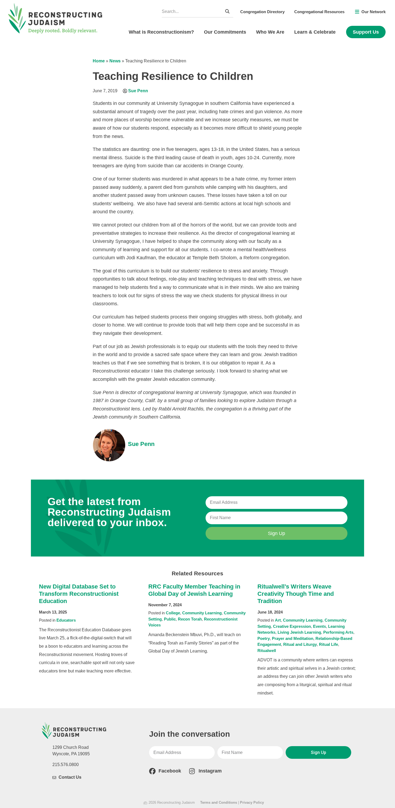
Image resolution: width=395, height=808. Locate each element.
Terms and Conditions (218, 802)
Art (278, 620)
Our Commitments (225, 32)
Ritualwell (266, 650)
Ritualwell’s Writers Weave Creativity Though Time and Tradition (295, 593)
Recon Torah (190, 619)
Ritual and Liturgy (300, 644)
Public (170, 619)
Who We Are (270, 32)
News (115, 61)
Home (99, 61)
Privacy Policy (252, 802)
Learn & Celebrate (315, 32)
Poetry (263, 638)
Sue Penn (138, 90)
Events (319, 626)
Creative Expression (292, 626)
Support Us (366, 32)
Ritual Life (328, 644)
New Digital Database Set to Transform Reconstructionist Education (79, 593)
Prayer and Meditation (292, 638)
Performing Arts (338, 632)
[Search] (227, 11)
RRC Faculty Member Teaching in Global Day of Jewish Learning (194, 590)
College (173, 613)
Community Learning (202, 613)
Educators (66, 620)
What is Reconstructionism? (161, 32)
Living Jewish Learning (299, 632)
